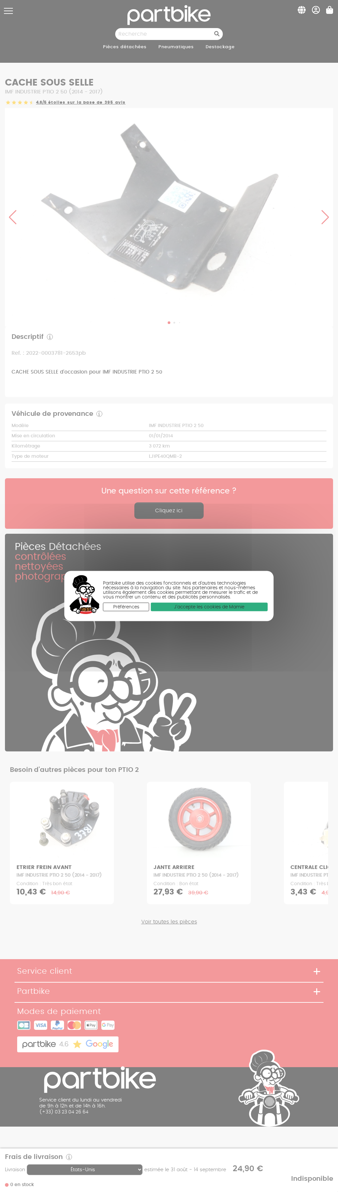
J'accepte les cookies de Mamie (209, 606)
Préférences (126, 606)
